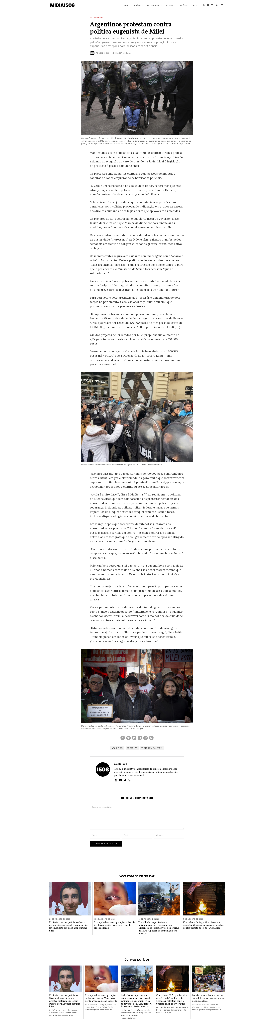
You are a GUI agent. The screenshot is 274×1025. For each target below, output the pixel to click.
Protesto (132, 748)
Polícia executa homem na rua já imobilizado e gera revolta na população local (208, 998)
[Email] (212, 5)
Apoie (195, 5)
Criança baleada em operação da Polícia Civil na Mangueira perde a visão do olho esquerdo (114, 925)
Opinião (169, 5)
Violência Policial (152, 748)
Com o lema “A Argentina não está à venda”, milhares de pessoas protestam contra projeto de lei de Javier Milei (203, 925)
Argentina (117, 748)
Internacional (153, 5)
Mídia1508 (120, 764)
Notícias (137, 5)
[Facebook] (201, 5)
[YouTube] (208, 5)
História (183, 5)
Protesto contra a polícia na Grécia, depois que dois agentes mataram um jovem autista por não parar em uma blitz (68, 926)
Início (126, 5)
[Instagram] (204, 5)
